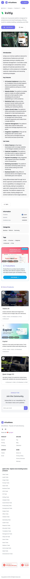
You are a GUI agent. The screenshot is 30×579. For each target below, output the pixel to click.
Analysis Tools (5, 500)
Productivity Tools (6, 505)
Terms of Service (20, 458)
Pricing (3, 442)
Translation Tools (6, 531)
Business (16, 8)
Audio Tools (5, 477)
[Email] (5, 429)
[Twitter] (2, 429)
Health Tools (5, 522)
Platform (11, 230)
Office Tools (5, 514)
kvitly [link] (23, 8)
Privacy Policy (19, 455)
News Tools (5, 542)
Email (2, 455)
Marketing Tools (6, 520)
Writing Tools (5, 497)
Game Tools (5, 539)
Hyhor (25, 214)
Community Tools (6, 548)
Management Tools (7, 534)
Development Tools (7, 508)
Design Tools (5, 511)
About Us (18, 453)
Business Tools (6, 488)
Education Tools (6, 528)
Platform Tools (6, 545)
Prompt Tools (5, 483)
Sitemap (18, 461)
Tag (17, 440)
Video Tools (5, 474)
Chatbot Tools (5, 516)
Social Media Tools (7, 502)
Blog (17, 442)
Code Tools (5, 485)
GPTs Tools (5, 491)
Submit (3, 440)
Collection (18, 445)
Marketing (16, 230)
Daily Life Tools (6, 536)
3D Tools (4, 494)
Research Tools (6, 525)
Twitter (3, 453)
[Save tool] (3, 292)
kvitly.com (24, 217)
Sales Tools (5, 551)
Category (3, 445)
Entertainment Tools (7, 553)
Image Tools (5, 480)
